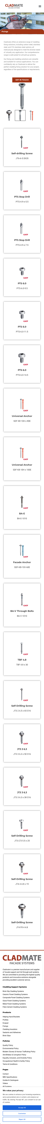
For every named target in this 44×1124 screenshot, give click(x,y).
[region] (22, 1105)
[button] (40, 6)
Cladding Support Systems (15, 987)
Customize (22, 1113)
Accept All (22, 1108)
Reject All (22, 1119)
